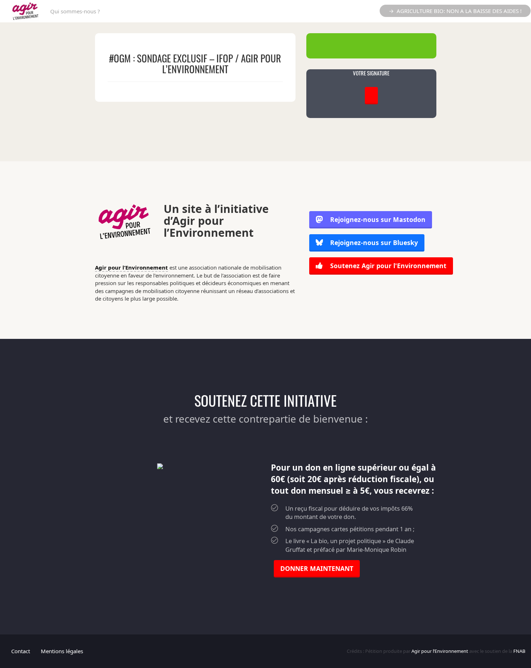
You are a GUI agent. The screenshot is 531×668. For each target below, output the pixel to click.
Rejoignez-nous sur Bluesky (373, 242)
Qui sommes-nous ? (75, 11)
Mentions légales (62, 651)
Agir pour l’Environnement (131, 267)
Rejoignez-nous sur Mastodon (378, 219)
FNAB (519, 651)
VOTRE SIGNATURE (371, 73)
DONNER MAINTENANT (316, 568)
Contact (20, 651)
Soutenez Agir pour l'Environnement (387, 265)
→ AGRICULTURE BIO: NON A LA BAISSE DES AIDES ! (455, 10)
